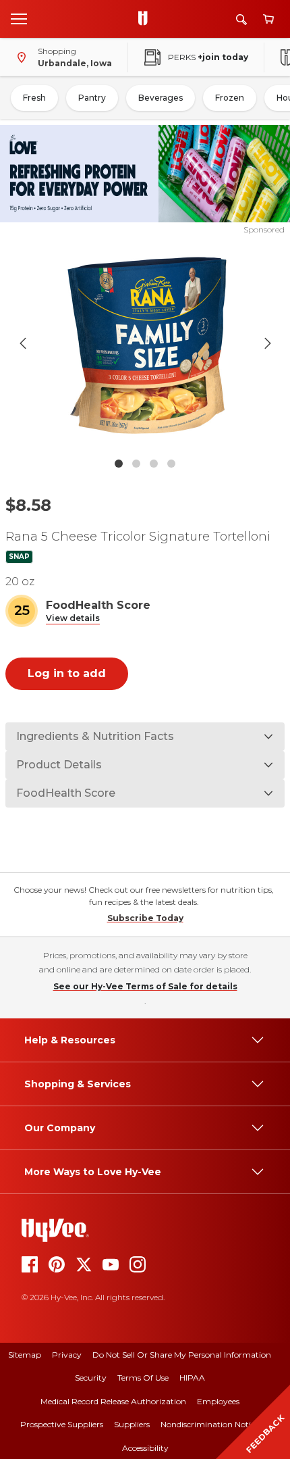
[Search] (241, 19)
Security (91, 1378)
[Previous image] (23, 343)
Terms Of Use (143, 1378)
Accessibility (145, 1448)
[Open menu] (19, 18)
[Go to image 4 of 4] (171, 463)
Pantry (92, 98)
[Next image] (268, 343)
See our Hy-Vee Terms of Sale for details (145, 986)
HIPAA (192, 1378)
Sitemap (24, 1355)
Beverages (160, 98)
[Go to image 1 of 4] (118, 463)
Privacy (67, 1355)
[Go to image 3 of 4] (154, 463)
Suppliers (132, 1424)
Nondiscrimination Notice (210, 1424)
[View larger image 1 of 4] (145, 343)
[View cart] (268, 19)
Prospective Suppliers (61, 1424)
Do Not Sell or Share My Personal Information (181, 1355)
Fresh (34, 98)
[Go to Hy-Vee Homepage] (146, 19)
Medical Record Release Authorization (113, 1401)
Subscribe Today (145, 918)
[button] (73, 619)
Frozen (229, 98)
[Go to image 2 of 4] (136, 463)
